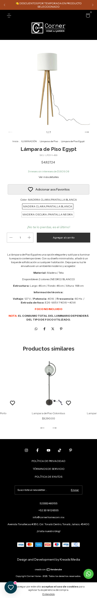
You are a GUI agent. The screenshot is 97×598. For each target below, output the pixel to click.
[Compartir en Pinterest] (61, 329)
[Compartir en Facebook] (45, 329)
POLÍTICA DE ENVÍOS (48, 476)
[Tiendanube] (49, 570)
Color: (48, 199)
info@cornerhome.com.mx (49, 517)
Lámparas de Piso (49, 141)
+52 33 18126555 (48, 510)
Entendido (48, 594)
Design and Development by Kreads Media (48, 559)
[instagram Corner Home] (26, 450)
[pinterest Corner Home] (70, 450)
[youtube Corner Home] (48, 450)
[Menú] (10, 16)
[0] (87, 16)
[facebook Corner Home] (37, 450)
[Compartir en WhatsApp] (36, 329)
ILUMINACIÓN (29, 141)
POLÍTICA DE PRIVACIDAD (48, 461)
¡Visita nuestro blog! (48, 531)
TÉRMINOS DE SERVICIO (49, 468)
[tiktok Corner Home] (59, 450)
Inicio (15, 141)
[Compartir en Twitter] (53, 329)
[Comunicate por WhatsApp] (88, 574)
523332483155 (49, 503)
